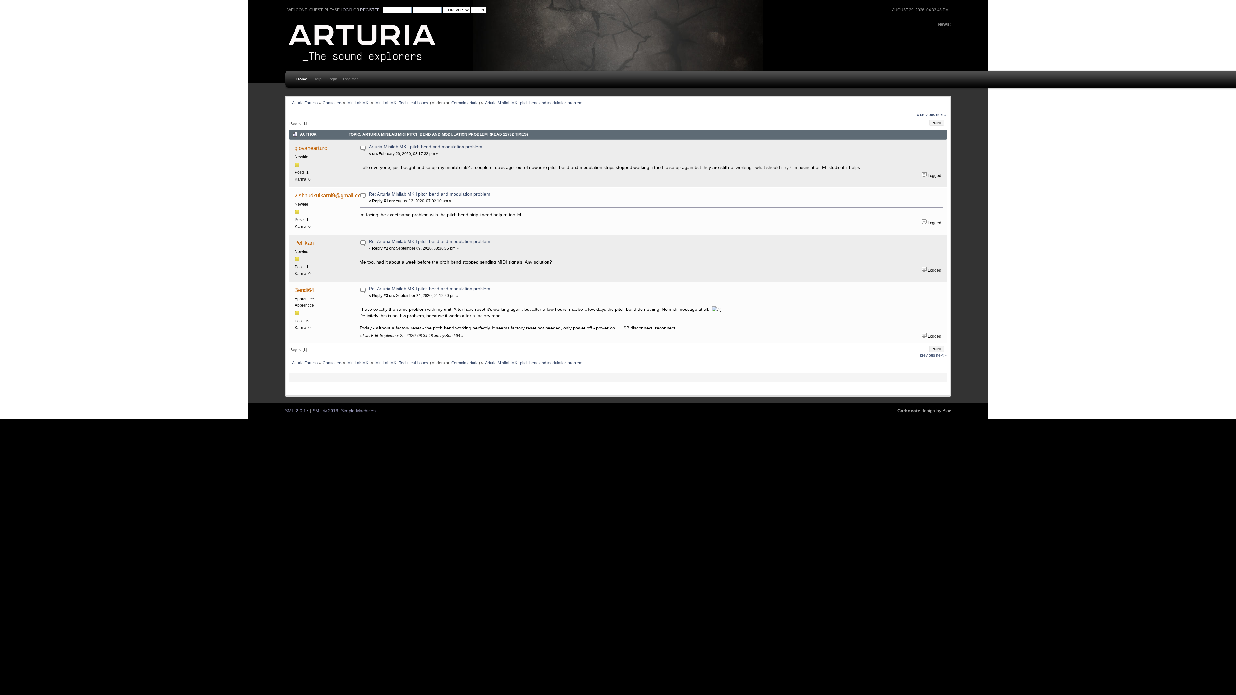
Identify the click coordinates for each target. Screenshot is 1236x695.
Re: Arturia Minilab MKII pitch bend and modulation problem (429, 194)
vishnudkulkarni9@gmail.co (328, 195)
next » (941, 114)
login (346, 10)
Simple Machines (358, 410)
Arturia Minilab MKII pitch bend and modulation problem (425, 146)
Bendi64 (304, 290)
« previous (926, 114)
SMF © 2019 (325, 410)
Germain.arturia (465, 103)
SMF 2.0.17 (297, 410)
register (370, 10)
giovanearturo (311, 148)
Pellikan (304, 243)
